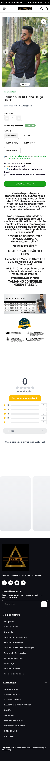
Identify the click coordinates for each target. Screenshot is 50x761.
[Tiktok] (23, 582)
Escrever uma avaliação (25, 398)
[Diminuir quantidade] (6, 118)
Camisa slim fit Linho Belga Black (23, 98)
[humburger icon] (4, 8)
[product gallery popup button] (43, 21)
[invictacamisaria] (25, 8)
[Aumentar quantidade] (18, 118)
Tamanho (7, 131)
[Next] (44, 52)
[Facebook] (4, 582)
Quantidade (8, 114)
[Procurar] (41, 8)
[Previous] (5, 52)
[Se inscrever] (44, 604)
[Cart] (46, 8)
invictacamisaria (24, 748)
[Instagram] (10, 582)
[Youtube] (16, 582)
